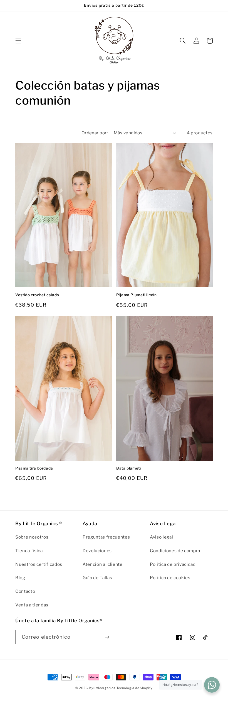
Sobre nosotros (31, 537)
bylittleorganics (102, 688)
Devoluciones (97, 550)
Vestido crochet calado (37, 295)
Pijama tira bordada (34, 468)
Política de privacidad (173, 564)
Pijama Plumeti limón (136, 295)
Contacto (25, 591)
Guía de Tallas (97, 577)
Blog (20, 577)
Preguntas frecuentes (106, 537)
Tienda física (29, 550)
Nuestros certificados (38, 564)
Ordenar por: (94, 132)
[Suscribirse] (107, 637)
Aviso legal (161, 537)
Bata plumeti (128, 468)
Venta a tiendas (31, 605)
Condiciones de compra (175, 550)
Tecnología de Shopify (135, 688)
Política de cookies (170, 577)
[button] (18, 40)
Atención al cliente (103, 564)
